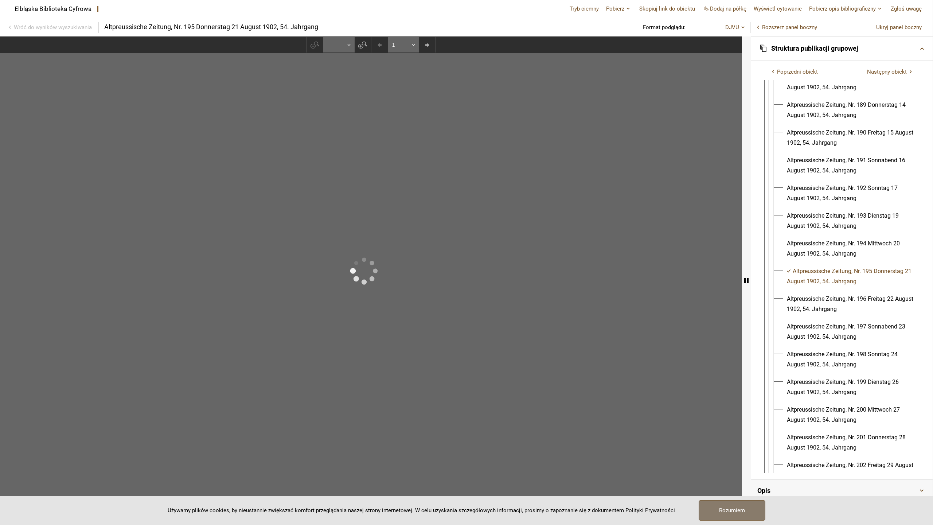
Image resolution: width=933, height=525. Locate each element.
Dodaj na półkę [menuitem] (728, 8)
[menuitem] (851, 82)
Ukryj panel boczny (899, 27)
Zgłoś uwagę (906, 8)
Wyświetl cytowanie (778, 8)
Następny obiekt (887, 72)
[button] (842, 48)
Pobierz (615, 8)
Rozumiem (732, 510)
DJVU (732, 27)
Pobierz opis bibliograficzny (842, 8)
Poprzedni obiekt (797, 72)
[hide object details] (746, 280)
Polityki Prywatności (650, 510)
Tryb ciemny (584, 8)
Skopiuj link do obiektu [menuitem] (667, 8)
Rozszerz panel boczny (789, 27)
